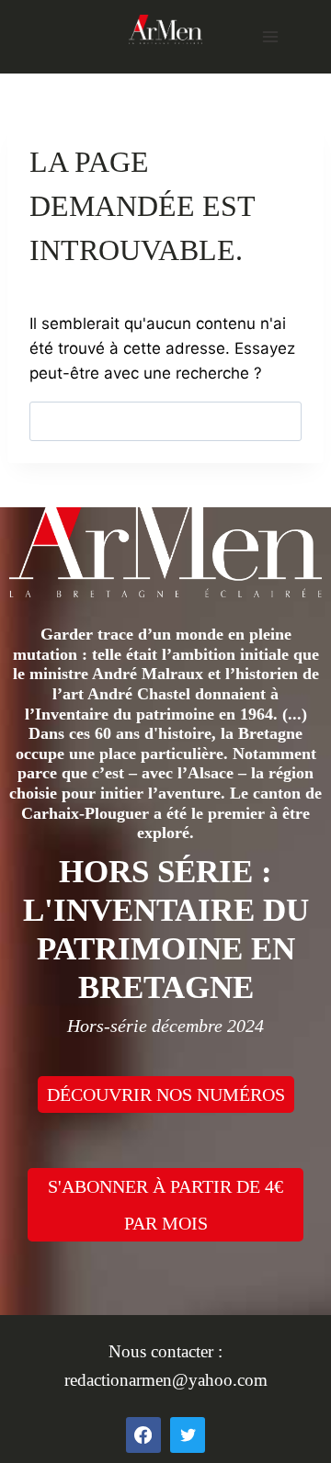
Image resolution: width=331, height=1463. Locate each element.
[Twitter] (187, 1434)
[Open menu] (270, 36)
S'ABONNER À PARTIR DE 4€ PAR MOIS (165, 1204)
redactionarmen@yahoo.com (166, 1379)
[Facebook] (143, 1434)
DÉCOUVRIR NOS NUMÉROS (166, 1094)
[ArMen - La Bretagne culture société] (165, 29)
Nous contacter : (165, 1351)
